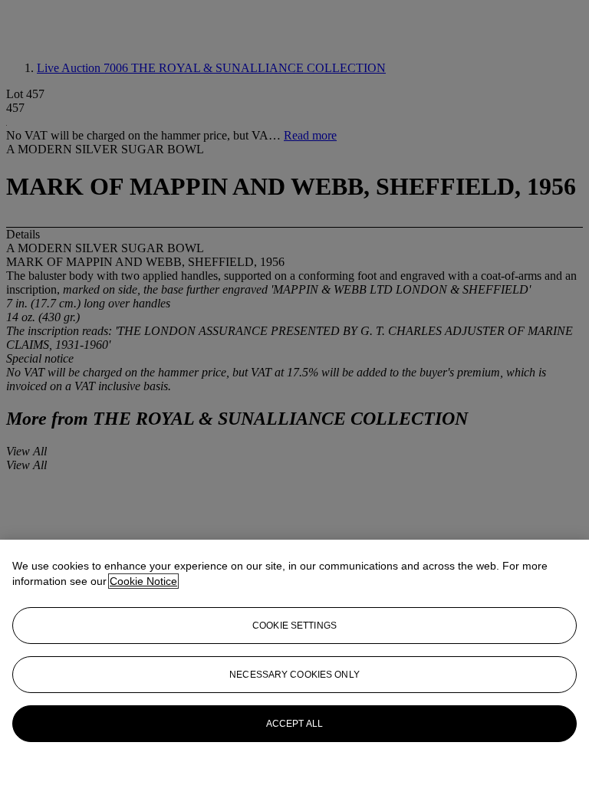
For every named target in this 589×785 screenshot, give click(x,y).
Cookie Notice (143, 581)
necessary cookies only (294, 674)
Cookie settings (294, 625)
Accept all (294, 723)
